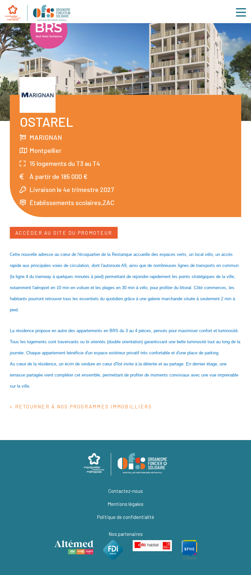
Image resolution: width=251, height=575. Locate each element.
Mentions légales (125, 504)
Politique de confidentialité (125, 517)
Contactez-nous (125, 491)
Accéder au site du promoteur (63, 233)
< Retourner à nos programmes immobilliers (81, 406)
